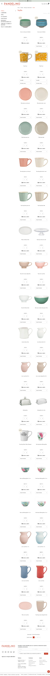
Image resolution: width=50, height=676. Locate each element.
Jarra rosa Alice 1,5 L (25, 546)
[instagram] (8, 652)
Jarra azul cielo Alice (25, 580)
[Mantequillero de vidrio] (47, 398)
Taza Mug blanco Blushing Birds (41, 444)
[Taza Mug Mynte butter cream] (47, 159)
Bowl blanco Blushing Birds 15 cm (41, 478)
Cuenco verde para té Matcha (25, 31)
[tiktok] (13, 652)
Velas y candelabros (6, 26)
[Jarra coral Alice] (47, 568)
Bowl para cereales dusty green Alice (41, 307)
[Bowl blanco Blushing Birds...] (47, 466)
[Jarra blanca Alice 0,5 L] (47, 329)
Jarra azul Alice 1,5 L (41, 546)
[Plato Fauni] (47, 53)
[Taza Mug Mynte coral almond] (31, 159)
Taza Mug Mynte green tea (25, 205)
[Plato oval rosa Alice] (31, 602)
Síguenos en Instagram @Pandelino (8, 656)
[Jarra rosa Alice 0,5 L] (31, 363)
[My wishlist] (46, 4)
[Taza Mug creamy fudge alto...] (47, 602)
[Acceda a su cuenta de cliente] (44, 3)
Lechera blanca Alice (25, 341)
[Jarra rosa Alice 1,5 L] (31, 534)
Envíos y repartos (42, 660)
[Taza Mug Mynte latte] (47, 193)
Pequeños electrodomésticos (6, 21)
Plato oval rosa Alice (25, 614)
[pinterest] (5, 652)
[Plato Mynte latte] (47, 125)
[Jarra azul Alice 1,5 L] (47, 534)
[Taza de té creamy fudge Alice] (31, 261)
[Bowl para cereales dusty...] (47, 295)
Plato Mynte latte (41, 137)
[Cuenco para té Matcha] (47, 19)
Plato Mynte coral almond (25, 103)
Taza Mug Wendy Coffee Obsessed (25, 444)
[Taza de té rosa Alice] (47, 261)
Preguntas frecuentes (43, 661)
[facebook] (2, 652)
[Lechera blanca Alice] (31, 329)
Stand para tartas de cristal (41, 239)
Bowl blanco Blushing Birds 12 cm (41, 512)
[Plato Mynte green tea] (31, 125)
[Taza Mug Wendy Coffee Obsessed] (31, 432)
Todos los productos (32, 661)
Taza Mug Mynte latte (41, 205)
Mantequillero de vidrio (41, 410)
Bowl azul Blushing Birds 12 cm (25, 512)
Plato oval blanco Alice (25, 239)
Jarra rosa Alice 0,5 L (25, 376)
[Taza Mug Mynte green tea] (31, 193)
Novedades (31, 660)
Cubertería (3, 12)
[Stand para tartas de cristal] (47, 227)
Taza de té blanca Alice (25, 307)
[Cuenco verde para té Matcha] (31, 19)
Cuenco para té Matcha (41, 31)
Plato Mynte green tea (25, 137)
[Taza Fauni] (31, 53)
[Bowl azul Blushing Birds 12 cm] (31, 500)
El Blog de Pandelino (32, 665)
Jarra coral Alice (41, 580)
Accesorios (4, 16)
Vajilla (2, 10)
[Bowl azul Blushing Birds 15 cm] (31, 466)
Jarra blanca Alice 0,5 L (41, 341)
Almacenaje (4, 18)
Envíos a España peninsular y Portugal (25, 0)
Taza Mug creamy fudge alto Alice (41, 614)
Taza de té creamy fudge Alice (25, 273)
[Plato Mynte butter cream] (47, 90)
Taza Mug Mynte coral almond (25, 171)
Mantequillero (25, 410)
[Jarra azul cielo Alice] (31, 568)
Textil (2, 14)
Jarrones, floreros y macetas (6, 24)
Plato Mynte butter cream (41, 103)
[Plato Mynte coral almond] (31, 90)
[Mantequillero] (31, 398)
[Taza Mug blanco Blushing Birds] (47, 432)
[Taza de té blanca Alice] (31, 295)
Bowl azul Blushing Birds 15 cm (25, 478)
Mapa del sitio (42, 664)
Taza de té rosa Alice (41, 273)
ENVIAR (46, 653)
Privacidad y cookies (41, 674)
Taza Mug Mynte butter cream (41, 171)
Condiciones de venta (32, 674)
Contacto (41, 663)
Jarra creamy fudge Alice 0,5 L (41, 376)
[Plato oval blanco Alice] (31, 227)
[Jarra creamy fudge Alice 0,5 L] (47, 363)
